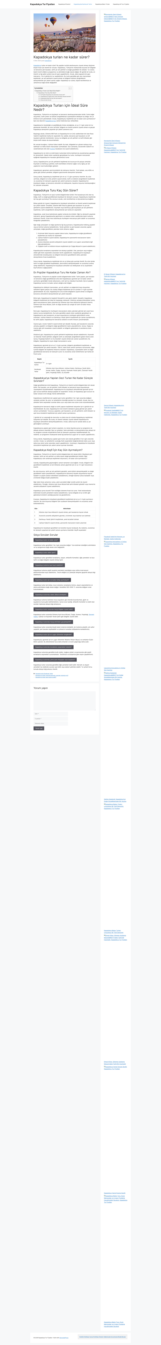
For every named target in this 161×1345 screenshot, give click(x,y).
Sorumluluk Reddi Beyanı (118, 1337)
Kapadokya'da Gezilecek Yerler (44, 673)
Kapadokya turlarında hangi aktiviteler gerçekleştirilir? (53, 622)
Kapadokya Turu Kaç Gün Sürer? (47, 93)
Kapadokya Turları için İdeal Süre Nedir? (48, 91)
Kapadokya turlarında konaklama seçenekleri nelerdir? (53, 647)
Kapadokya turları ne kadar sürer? (46, 540)
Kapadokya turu (50, 121)
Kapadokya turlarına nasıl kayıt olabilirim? (49, 565)
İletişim (101, 1337)
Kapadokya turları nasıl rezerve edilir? (45, 677)
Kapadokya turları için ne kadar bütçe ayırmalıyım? (52, 580)
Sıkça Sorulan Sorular (46, 100)
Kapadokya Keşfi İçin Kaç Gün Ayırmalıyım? (51, 98)
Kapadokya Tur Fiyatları (42, 4)
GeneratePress (63, 1338)
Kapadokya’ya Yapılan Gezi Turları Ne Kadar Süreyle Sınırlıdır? (56, 96)
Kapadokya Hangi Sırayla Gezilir (114, 1193)
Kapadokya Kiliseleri (64, 4)
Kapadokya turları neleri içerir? (45, 552)
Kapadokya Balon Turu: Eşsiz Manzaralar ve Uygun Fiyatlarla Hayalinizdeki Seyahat (114, 1324)
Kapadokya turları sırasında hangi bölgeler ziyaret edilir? (54, 609)
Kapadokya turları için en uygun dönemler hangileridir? (53, 634)
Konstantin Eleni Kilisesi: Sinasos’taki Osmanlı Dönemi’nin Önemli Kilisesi (115, 143)
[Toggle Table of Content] (69, 88)
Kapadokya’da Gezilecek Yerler (83, 4)
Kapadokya (37, 65)
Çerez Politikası (94, 1337)
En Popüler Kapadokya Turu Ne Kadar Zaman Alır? (53, 94)
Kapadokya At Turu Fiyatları (121, 4)
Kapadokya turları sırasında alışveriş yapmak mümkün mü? (51, 675)
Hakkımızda (107, 1337)
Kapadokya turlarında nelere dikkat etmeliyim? (50, 594)
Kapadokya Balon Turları (102, 4)
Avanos (52, 149)
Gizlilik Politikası (84, 1337)
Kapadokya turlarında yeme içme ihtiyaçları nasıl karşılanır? (55, 660)
